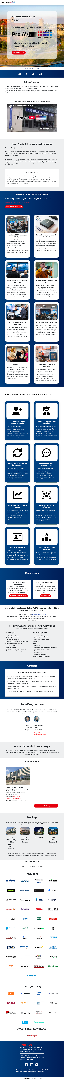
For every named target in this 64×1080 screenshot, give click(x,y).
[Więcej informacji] (17, 224)
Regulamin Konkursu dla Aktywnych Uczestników (30, 1071)
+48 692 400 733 (39, 1057)
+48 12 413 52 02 (29, 1051)
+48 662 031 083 (34, 1056)
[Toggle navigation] (61, 2)
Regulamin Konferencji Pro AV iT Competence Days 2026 (32, 1070)
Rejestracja (45, 596)
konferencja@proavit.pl (39, 614)
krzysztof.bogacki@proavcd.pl (40, 734)
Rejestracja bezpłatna (18, 596)
